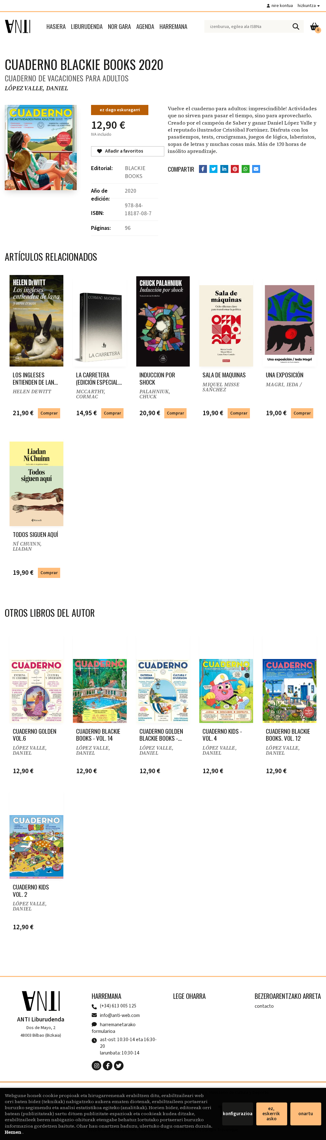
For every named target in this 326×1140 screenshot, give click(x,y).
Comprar (49, 413)
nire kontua (282, 5)
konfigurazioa (237, 1113)
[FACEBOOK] (107, 1065)
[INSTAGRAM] (96, 1065)
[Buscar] (296, 26)
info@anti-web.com (120, 1015)
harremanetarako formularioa (114, 1028)
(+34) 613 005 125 (118, 1006)
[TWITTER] (119, 1065)
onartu (305, 1113)
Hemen (13, 1132)
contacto (264, 1006)
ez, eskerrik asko (271, 1113)
